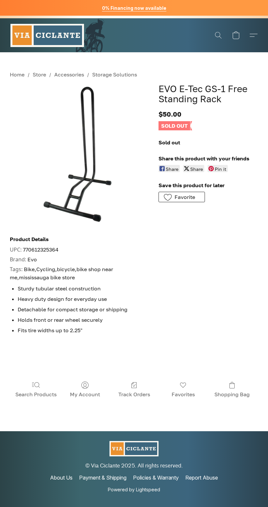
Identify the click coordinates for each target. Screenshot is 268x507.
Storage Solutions (114, 74)
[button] (47, 35)
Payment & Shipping (102, 477)
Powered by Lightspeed (134, 489)
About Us (61, 477)
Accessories (69, 74)
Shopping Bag (232, 394)
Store (39, 74)
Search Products (36, 394)
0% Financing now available (134, 8)
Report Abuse (201, 477)
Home (17, 74)
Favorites (183, 394)
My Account (85, 394)
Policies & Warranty (156, 477)
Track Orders (134, 394)
